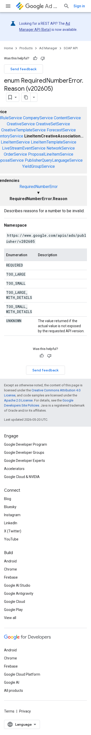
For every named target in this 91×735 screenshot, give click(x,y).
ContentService (67, 117)
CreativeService (21, 124)
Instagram (12, 515)
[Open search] (66, 6)
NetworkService (61, 148)
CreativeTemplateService (23, 130)
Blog (7, 499)
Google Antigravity (18, 593)
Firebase (11, 577)
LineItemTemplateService (53, 142)
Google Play (13, 610)
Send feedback (23, 69)
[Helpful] (35, 58)
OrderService (15, 154)
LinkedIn (10, 523)
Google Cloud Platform (22, 674)
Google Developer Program (25, 444)
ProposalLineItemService (50, 154)
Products (26, 48)
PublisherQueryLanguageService (54, 160)
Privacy (25, 711)
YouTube (11, 539)
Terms (9, 711)
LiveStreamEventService (24, 148)
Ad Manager (52, 6)
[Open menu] (8, 6)
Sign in (79, 6)
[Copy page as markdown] (26, 97)
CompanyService (38, 117)
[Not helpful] (43, 58)
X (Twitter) (12, 531)
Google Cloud (14, 602)
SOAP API (71, 48)
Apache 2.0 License (18, 400)
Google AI (11, 682)
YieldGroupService (38, 166)
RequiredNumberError (38, 186)
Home (8, 48)
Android (10, 561)
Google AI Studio (17, 585)
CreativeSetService (53, 124)
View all (10, 618)
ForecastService (61, 130)
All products (13, 691)
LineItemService (15, 142)
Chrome (10, 569)
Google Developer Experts (24, 461)
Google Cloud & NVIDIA (22, 477)
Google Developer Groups (24, 453)
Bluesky (10, 507)
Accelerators (14, 469)
